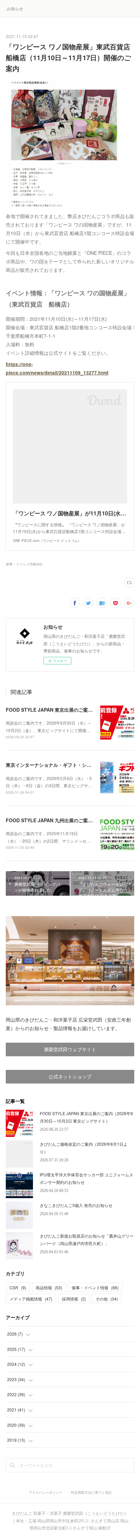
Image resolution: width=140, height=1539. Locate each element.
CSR (18, 1287)
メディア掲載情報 (31, 1299)
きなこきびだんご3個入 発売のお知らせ (76, 1205)
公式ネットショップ (70, 1076)
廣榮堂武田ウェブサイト (70, 1049)
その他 (106, 1299)
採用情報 (74, 1299)
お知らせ (15, 8)
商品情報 (49, 1287)
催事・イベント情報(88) (24, 564)
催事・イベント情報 (95, 1287)
